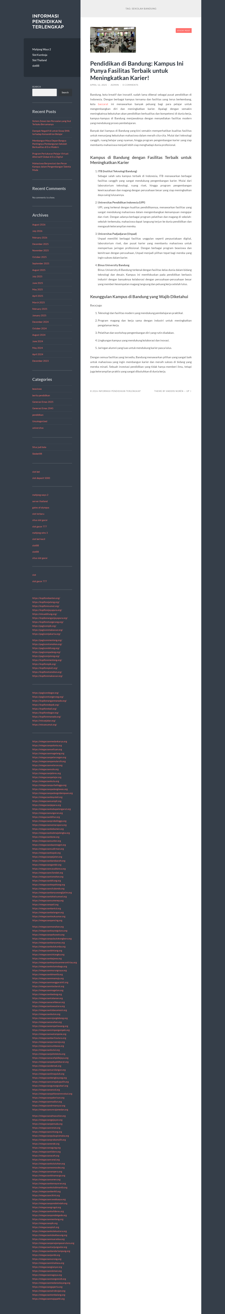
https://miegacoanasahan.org (47, 1022)
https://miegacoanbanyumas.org (48, 942)
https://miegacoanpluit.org (45, 1227)
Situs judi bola (39, 447)
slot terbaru (38, 513)
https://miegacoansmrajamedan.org (50, 1109)
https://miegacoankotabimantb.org (49, 1187)
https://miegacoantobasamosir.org (49, 1010)
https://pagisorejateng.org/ (46, 656)
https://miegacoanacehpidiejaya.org (50, 1057)
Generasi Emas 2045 (42, 408)
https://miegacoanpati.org (45, 904)
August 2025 (38, 270)
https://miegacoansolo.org (45, 769)
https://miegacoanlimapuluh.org (48, 1073)
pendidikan (37, 414)
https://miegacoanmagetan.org (47, 990)
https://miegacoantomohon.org (47, 876)
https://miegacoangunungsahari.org (50, 1085)
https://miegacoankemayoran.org (49, 1183)
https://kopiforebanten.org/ (46, 598)
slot (34, 574)
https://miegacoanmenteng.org (47, 1219)
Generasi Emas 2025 (42, 401)
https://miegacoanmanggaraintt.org (50, 982)
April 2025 (37, 295)
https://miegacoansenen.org (46, 1179)
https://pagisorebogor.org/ (45, 692)
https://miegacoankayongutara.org (49, 930)
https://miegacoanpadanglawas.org (50, 789)
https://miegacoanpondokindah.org (49, 1203)
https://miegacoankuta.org (45, 781)
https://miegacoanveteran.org (47, 765)
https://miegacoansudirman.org (48, 848)
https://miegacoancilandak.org (47, 872)
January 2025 (39, 315)
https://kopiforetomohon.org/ (47, 672)
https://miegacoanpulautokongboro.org (52, 938)
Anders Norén (174, 391)
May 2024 (37, 347)
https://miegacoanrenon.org (46, 1127)
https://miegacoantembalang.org (48, 1294)
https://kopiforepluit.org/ (45, 668)
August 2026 (38, 224)
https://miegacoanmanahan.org (48, 926)
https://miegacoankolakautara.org (49, 1231)
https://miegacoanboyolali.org (47, 797)
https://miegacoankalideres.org (48, 1211)
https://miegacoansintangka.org (48, 954)
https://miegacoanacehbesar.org (48, 1002)
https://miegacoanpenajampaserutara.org (53, 1243)
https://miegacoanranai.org (46, 1159)
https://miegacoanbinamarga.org (48, 1175)
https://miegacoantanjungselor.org (49, 1247)
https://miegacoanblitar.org (46, 817)
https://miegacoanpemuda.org (47, 1123)
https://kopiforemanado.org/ (46, 716)
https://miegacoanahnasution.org (49, 1115)
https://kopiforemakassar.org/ (47, 676)
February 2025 (39, 308)
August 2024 (38, 334)
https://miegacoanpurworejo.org (48, 1042)
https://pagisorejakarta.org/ (46, 633)
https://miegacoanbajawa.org (47, 958)
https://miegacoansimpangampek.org (51, 1030)
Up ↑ (189, 391)
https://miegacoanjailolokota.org (48, 1053)
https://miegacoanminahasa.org (48, 1263)
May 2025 (37, 289)
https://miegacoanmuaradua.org (48, 1239)
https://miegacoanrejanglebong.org (50, 1018)
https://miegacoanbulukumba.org (49, 946)
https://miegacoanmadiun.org (47, 1101)
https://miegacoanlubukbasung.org (49, 1235)
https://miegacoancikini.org (46, 1195)
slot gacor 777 (39, 526)
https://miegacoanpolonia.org (47, 745)
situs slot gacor (40, 520)
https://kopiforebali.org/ (44, 708)
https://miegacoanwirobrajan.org (48, 1290)
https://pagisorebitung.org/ (46, 648)
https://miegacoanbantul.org (46, 908)
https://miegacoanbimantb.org (47, 974)
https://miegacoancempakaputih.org (50, 1081)
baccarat (103, 104)
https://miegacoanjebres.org (46, 773)
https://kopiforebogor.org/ (45, 712)
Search (36, 86)
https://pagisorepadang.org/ (46, 652)
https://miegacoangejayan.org (47, 1119)
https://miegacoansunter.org (46, 840)
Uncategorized (39, 421)
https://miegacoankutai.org (46, 1049)
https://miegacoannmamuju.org (48, 978)
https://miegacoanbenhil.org (46, 1191)
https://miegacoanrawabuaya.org (49, 1199)
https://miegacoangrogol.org (46, 1207)
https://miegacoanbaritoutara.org (49, 1038)
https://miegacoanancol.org (46, 1089)
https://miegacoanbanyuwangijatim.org (52, 892)
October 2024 (39, 328)
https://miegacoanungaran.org (47, 813)
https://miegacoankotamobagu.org (49, 966)
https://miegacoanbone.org (45, 836)
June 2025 (37, 283)
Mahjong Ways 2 (41, 49)
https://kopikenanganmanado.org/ (49, 700)
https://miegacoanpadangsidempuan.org (52, 793)
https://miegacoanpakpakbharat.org (50, 1061)
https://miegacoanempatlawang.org (50, 1026)
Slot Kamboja (39, 54)
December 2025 (40, 244)
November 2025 (40, 250)
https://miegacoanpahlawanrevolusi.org (52, 1093)
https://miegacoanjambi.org (46, 1255)
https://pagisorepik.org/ (44, 625)
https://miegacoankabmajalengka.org (51, 832)
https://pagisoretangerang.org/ (48, 696)
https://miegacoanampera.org (47, 1171)
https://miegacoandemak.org (46, 1065)
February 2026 (39, 237)
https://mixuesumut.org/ (44, 724)
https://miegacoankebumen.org (48, 828)
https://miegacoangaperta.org (47, 1286)
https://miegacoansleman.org (47, 1270)
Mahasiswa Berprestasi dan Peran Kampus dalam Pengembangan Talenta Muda (51, 166)
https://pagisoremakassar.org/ (47, 629)
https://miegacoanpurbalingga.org (49, 785)
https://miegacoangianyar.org (47, 1267)
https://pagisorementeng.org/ (47, 640)
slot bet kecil (38, 539)
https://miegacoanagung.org (46, 1147)
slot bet (36, 471)
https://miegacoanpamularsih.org (49, 761)
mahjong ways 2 (40, 494)
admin (115, 85)
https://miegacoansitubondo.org (48, 888)
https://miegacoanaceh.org (45, 1155)
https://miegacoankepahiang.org (48, 884)
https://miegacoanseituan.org (47, 749)
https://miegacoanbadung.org (47, 994)
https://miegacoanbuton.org (46, 1014)
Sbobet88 (37, 453)
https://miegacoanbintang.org (47, 950)
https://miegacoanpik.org (45, 1223)
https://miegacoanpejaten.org (47, 856)
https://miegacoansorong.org (46, 1259)
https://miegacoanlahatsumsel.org (49, 896)
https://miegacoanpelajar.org (46, 777)
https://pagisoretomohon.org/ (47, 644)
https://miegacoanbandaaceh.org (48, 860)
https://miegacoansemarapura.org (49, 824)
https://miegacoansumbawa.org (48, 1046)
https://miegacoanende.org (45, 1143)
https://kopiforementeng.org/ (47, 660)
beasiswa (37, 388)
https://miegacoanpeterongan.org (49, 757)
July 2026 (37, 231)
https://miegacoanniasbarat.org (48, 986)
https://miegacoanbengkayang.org (49, 1077)
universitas (38, 427)
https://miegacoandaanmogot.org (49, 844)
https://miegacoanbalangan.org (48, 912)
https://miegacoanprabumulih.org (49, 1139)
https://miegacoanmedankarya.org (49, 741)
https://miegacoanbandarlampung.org (51, 1251)
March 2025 (38, 302)
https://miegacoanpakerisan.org (48, 1097)
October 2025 (39, 257)
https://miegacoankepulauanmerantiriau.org (54, 962)
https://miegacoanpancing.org (47, 920)
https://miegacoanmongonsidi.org (49, 1278)
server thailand (40, 501)
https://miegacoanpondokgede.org (49, 1215)
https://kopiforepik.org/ (44, 664)
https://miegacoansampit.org (46, 801)
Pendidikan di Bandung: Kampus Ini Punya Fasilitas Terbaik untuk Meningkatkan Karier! (137, 70)
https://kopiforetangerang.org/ (48, 622)
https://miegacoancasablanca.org (49, 868)
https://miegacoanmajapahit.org (48, 1298)
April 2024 (37, 354)
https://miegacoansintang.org (47, 1131)
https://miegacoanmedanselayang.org (51, 1282)
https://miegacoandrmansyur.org (48, 1105)
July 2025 (37, 276)
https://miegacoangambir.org (46, 864)
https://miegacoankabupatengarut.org (51, 809)
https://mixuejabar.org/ (44, 720)
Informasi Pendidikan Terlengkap (48, 21)
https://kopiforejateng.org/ (46, 602)
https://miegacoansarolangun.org (49, 1069)
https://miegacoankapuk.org (46, 852)
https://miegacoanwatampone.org (49, 1034)
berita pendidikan (41, 395)
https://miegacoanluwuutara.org (48, 1006)
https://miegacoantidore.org (46, 1151)
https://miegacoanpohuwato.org (48, 934)
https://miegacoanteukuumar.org (48, 916)
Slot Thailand (39, 60)
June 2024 (37, 341)
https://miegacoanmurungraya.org (49, 970)
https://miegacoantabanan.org (47, 998)
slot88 (35, 65)
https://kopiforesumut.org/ (45, 606)
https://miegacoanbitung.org (46, 880)
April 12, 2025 (98, 85)
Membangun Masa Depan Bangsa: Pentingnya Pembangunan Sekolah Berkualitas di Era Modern (49, 144)
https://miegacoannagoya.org (47, 1274)
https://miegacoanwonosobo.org (48, 1167)
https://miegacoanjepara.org (46, 805)
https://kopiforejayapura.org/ (47, 610)
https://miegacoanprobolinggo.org (49, 821)
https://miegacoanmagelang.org (48, 753)
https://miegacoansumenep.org (48, 900)
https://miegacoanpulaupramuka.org (50, 1135)
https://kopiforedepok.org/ (45, 704)
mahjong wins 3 (40, 532)
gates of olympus (40, 507)
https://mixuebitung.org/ (44, 614)
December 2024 (40, 321)
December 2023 (40, 360)
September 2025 (40, 263)
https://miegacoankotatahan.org (48, 1163)
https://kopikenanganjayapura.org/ (50, 618)
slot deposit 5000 (41, 478)
